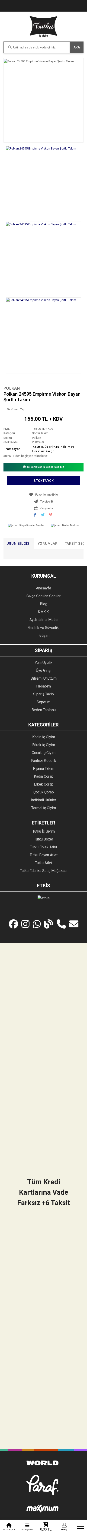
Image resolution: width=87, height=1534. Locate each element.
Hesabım (43, 686)
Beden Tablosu (70, 525)
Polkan (11, 388)
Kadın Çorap (43, 776)
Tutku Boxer (43, 839)
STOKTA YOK (44, 481)
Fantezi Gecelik (43, 760)
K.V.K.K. (43, 612)
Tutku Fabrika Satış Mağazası (43, 871)
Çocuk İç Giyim (43, 753)
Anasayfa (43, 588)
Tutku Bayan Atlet (44, 855)
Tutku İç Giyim (43, 831)
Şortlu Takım (40, 433)
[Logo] (44, 26)
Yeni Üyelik (43, 662)
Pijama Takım (43, 768)
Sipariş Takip (43, 694)
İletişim (43, 635)
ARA (77, 47)
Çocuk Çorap (43, 792)
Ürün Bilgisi (18, 543)
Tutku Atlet (43, 863)
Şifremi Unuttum (44, 678)
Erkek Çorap (43, 784)
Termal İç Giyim (43, 808)
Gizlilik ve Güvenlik (43, 627)
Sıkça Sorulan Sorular (31, 525)
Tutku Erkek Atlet (43, 847)
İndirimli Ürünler (43, 800)
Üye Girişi (43, 670)
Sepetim (43, 702)
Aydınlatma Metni (43, 619)
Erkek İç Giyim (43, 745)
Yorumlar (48, 543)
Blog (43, 604)
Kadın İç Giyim (43, 737)
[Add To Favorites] (43, 494)
